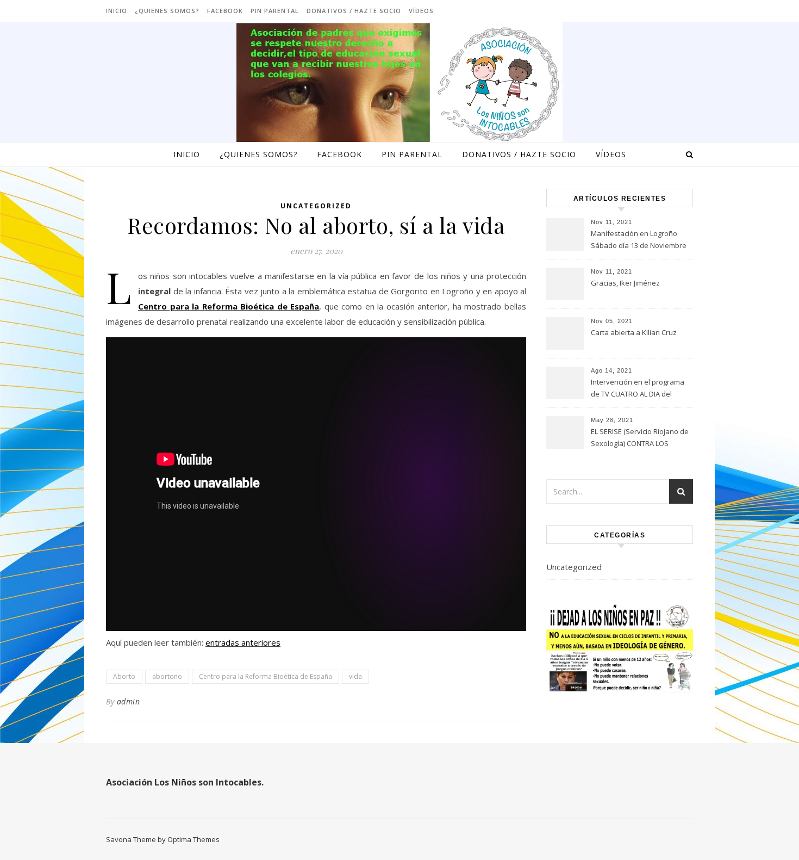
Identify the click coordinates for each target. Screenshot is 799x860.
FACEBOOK (225, 11)
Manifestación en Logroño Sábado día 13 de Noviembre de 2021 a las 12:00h (638, 240)
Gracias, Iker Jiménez (625, 283)
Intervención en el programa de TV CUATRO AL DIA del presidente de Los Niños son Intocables (638, 389)
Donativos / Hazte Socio (354, 11)
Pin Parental (275, 11)
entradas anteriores (242, 642)
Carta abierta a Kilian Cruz (634, 332)
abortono (167, 676)
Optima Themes (193, 839)
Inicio (116, 11)
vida (355, 676)
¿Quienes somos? (167, 11)
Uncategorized (316, 206)
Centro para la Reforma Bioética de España (228, 306)
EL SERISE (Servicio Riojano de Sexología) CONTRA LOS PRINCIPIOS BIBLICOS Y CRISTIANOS (640, 438)
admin (128, 701)
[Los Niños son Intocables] (399, 84)
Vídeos (421, 11)
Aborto (124, 676)
